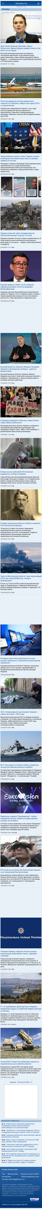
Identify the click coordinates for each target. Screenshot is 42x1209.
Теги (3, 1174)
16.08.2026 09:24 (6, 592)
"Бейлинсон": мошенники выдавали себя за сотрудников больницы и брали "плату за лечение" (21, 1131)
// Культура (14, 832)
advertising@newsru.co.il (17, 1179)
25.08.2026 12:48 (6, 119)
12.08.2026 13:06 (6, 1024)
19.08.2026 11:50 (6, 434)
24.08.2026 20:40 (6, 174)
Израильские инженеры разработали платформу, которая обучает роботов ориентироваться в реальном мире (18, 1125)
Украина (6, 9)
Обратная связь (12, 1174)
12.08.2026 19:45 (6, 832)
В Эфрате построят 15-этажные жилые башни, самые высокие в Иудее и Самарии (19, 1161)
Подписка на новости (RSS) (30, 1174)
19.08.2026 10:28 (6, 486)
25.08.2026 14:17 (6, 64)
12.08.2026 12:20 (6, 1077)
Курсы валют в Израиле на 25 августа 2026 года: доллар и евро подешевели (20, 1141)
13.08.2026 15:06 (6, 727)
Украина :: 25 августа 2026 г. (20, 1082)
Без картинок (6, 1176)
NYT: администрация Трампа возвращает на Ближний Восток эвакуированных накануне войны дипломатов (21, 1155)
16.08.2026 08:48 (6, 674)
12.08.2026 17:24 (6, 885)
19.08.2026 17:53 (6, 383)
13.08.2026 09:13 (6, 779)
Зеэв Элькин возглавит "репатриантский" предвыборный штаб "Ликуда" (19, 1150)
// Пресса (13, 1024)
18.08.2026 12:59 (6, 539)
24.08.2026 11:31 (6, 247)
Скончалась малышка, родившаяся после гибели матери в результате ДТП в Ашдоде (20, 1145)
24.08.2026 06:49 (6, 301)
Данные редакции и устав (30, 1176)
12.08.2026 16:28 (6, 969)
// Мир (12, 64)
